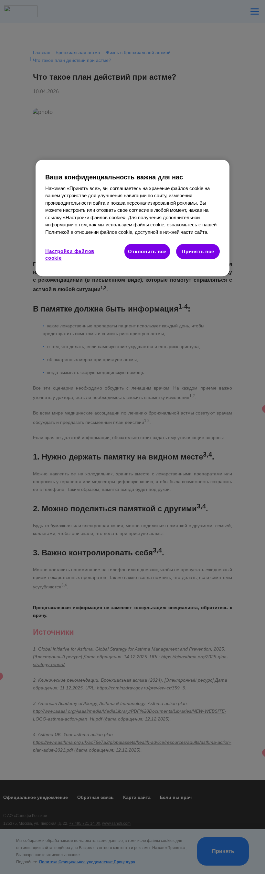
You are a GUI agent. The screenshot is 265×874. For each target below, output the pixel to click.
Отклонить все (147, 251)
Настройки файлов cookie (69, 254)
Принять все (198, 251)
